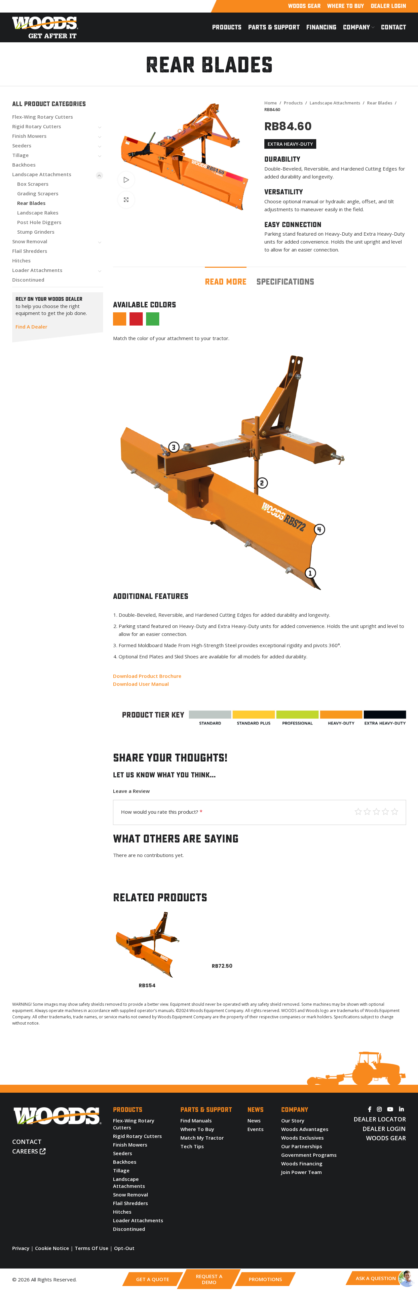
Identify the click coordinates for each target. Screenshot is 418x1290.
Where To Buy (197, 1129)
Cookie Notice (52, 1248)
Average (376, 811)
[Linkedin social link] (401, 1109)
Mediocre (385, 811)
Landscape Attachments (41, 174)
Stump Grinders (36, 231)
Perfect (358, 811)
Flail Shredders (29, 251)
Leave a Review (131, 791)
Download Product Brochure (147, 676)
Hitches (21, 260)
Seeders (21, 145)
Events (255, 1129)
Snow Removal (29, 241)
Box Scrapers (33, 183)
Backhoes (24, 164)
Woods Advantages (304, 1129)
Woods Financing (302, 1163)
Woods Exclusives (302, 1137)
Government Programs (309, 1155)
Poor (395, 811)
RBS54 (147, 985)
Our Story (292, 1120)
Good (367, 811)
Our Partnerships (301, 1146)
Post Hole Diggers (39, 222)
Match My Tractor (202, 1137)
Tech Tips (192, 1146)
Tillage (20, 155)
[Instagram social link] (379, 1109)
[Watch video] (126, 180)
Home (270, 103)
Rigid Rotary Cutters (36, 126)
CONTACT (27, 1142)
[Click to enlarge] (126, 199)
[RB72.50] (222, 934)
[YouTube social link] (390, 1109)
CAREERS (26, 1151)
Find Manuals (196, 1120)
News (254, 1120)
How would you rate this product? (162, 811)
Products (293, 103)
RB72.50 (222, 965)
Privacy (20, 1248)
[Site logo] (45, 26)
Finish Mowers (29, 136)
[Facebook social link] (370, 1109)
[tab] (226, 279)
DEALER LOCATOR (380, 1119)
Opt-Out (124, 1248)
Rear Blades (31, 203)
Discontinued (28, 279)
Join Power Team (301, 1172)
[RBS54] (147, 944)
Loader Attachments (37, 270)
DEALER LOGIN (384, 1129)
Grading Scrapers (37, 193)
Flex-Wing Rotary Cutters (42, 116)
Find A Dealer (31, 326)
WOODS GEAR (386, 1138)
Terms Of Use (91, 1248)
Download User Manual (141, 684)
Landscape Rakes (37, 212)
